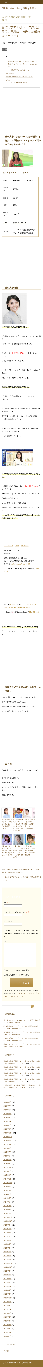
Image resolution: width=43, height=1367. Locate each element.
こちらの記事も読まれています (18, 82)
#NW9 (6, 607)
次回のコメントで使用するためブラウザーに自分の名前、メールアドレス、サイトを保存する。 (21, 933)
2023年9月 (7, 1225)
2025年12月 (7, 1133)
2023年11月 (7, 1217)
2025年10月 (7, 1140)
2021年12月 (7, 1298)
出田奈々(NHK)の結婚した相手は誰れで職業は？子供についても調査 (30, 850)
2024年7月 (7, 1194)
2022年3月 (7, 1294)
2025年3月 (7, 1167)
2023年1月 (7, 1256)
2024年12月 (7, 1179)
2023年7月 (7, 1233)
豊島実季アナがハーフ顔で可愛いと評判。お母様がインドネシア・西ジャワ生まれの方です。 (22, 64)
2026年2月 (7, 1125)
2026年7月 (7, 1106)
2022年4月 (7, 1290)
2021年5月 (7, 1317)
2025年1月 (7, 1175)
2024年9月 (7, 1187)
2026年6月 (7, 1110)
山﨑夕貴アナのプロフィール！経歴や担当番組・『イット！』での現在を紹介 (18, 851)
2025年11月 (7, 1137)
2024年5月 (7, 1202)
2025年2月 (7, 1171)
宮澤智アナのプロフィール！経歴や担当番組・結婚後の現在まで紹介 (7, 824)
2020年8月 (7, 1332)
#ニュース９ (8, 546)
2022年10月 (7, 1267)
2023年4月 (7, 1244)
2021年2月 (7, 1328)
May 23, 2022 (34, 612)
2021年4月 (7, 1321)
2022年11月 (7, 1263)
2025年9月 (7, 1144)
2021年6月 (7, 1313)
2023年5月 (7, 1240)
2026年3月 (7, 1121)
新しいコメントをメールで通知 (17, 970)
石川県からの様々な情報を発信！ (19, 8)
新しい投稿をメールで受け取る (17, 975)
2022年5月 (7, 1286)
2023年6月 (7, 1236)
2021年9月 (7, 1302)
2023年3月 (7, 1248)
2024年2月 (7, 1210)
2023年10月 (7, 1221)
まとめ (8, 80)
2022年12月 (7, 1259)
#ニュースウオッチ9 (28, 604)
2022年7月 (7, 1279)
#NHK (17, 546)
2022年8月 (7, 1275)
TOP (16, 17)
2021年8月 (7, 1305)
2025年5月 (7, 1160)
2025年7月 (7, 1152)
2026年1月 (7, 1129)
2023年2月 (7, 1252)
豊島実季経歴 (10, 73)
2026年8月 (7, 1102)
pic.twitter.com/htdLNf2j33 (20, 564)
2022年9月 (7, 1271)
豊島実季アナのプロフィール (20, 70)
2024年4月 (7, 1206)
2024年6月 (7, 1198)
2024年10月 (7, 1183)
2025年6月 (7, 1156)
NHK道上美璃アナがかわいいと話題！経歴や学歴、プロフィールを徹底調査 (30, 824)
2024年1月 (7, 1213)
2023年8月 (7, 1229)
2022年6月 (7, 1282)
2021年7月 (7, 1309)
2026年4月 (7, 1117)
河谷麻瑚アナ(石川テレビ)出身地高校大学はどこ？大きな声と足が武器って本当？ (7, 851)
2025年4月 (7, 1163)
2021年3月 (7, 1325)
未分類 (4, 49)
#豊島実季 (24, 546)
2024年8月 (7, 1190)
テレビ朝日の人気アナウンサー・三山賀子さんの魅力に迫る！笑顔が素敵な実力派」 (18, 825)
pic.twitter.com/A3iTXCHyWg (19, 607)
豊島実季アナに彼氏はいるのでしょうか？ (19, 77)
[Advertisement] (21, 113)
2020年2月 (7, 1336)
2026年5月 (7, 1114)
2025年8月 (7, 1148)
